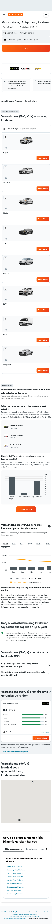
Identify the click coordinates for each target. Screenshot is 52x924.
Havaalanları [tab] (31, 849)
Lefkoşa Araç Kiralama (15, 877)
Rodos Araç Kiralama (14, 866)
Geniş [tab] (21, 544)
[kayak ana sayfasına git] (15, 14)
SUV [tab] (30, 544)
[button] (4, 14)
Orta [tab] (14, 544)
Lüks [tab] (48, 544)
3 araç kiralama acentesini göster (14, 751)
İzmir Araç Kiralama (14, 890)
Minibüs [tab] (39, 544)
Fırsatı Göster (43, 158)
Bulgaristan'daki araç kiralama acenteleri (24, 914)
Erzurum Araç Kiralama (15, 873)
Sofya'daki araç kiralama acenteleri (15, 918)
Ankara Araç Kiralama (14, 883)
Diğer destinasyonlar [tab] (13, 849)
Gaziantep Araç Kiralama (16, 870)
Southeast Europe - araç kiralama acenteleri (24, 916)
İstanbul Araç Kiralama (15, 880)
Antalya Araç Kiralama (15, 894)
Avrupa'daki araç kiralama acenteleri (36, 912)
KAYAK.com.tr (5, 912)
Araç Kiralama (17, 912)
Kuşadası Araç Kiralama (15, 887)
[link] (26, 509)
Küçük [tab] (5, 544)
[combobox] (9, 27)
